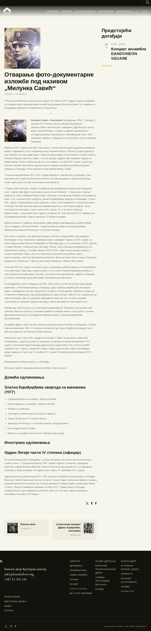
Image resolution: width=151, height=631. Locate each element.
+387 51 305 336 (15, 579)
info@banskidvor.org (19, 574)
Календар (106, 65)
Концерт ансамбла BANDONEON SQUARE (128, 54)
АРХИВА (8, 94)
